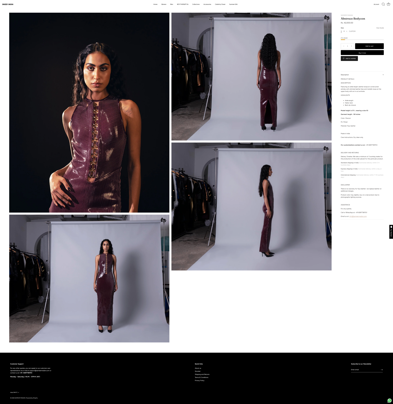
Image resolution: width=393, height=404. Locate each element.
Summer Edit (233, 4)
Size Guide (380, 28)
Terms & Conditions (201, 377)
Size (362, 28)
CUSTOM (352, 31)
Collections (196, 4)
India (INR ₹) (13, 392)
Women (163, 4)
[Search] (383, 4)
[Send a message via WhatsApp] (389, 400)
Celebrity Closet (220, 4)
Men (171, 4)
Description (345, 75)
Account (376, 4)
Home (155, 4)
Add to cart (369, 46)
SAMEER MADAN (347, 15)
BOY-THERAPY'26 (182, 4)
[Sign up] (382, 370)
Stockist (197, 371)
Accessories (207, 4)
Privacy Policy (199, 380)
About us (198, 368)
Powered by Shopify (32, 398)
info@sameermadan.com (358, 216)
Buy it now (362, 53)
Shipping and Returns (202, 374)
